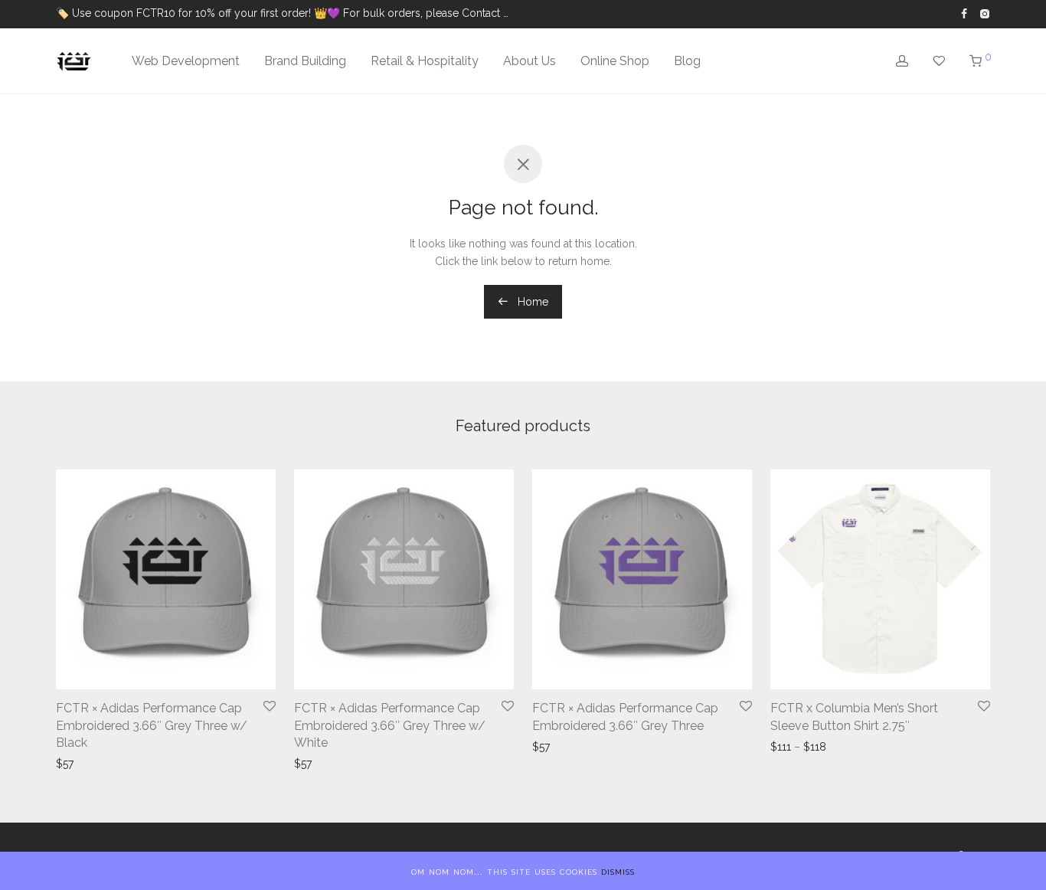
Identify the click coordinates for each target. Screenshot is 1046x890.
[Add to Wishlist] (269, 707)
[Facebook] (964, 13)
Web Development (186, 61)
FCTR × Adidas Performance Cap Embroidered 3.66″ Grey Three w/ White (389, 725)
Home (531, 302)
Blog (687, 61)
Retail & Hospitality (425, 61)
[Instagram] (984, 13)
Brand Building (305, 61)
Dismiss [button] (618, 871)
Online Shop (614, 61)
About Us (529, 61)
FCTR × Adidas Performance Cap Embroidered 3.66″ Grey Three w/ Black (151, 725)
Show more (86, 763)
